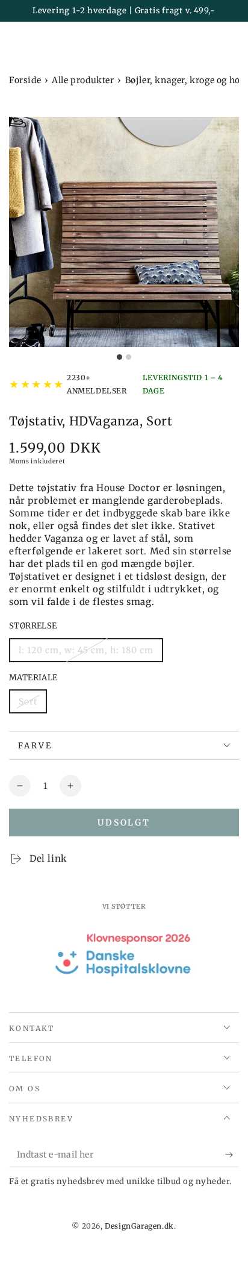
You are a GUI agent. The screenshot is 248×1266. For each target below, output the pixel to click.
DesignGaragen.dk (139, 1225)
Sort (28, 701)
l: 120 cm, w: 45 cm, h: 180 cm (86, 650)
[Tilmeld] (232, 1155)
